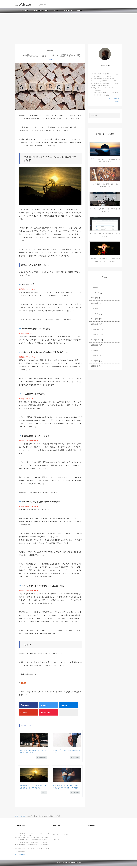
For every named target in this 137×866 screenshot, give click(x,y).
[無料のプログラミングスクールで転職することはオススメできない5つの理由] (67, 775)
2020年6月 (95, 361)
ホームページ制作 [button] (41, 10)
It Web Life (64, 862)
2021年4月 (95, 308)
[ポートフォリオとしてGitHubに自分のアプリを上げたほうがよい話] (104, 199)
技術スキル (56, 839)
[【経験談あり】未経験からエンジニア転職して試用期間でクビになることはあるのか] (104, 248)
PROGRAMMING (41, 757)
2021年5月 (95, 303)
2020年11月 (95, 334)
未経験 (23, 683)
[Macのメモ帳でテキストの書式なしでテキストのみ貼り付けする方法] (104, 174)
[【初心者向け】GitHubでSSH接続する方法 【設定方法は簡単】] (104, 224)
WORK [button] (68, 10)
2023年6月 (95, 287)
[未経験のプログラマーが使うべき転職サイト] (67, 740)
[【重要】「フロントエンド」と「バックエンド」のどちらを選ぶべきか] (104, 149)
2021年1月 (95, 324)
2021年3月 (95, 314)
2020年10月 (95, 340)
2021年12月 (95, 293)
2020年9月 (95, 345)
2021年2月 (95, 319)
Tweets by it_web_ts (93, 832)
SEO (57, 10)
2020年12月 (95, 329)
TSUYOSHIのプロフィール (60, 834)
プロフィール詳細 (114, 98)
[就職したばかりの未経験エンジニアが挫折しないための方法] (33, 740)
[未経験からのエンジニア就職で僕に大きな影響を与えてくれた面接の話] (33, 775)
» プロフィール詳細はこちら (22, 854)
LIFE (80, 10)
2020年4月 (95, 366)
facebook (25, 705)
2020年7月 (95, 355)
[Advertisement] (68, 27)
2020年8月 (95, 350)
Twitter (117, 101)
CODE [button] (25, 10)
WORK (50, 59)
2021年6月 (95, 298)
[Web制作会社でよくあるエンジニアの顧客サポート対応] (50, 86)
